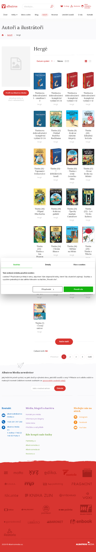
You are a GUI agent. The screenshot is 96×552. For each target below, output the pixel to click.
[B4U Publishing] (53, 483)
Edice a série (26, 15)
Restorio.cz (30, 453)
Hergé (39, 104)
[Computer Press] (87, 473)
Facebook (83, 422)
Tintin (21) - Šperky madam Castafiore (72, 213)
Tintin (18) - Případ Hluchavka (40, 211)
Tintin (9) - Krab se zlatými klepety (72, 134)
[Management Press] (29, 483)
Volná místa (30, 423)
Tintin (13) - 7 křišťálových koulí (56, 172)
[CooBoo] (6, 473)
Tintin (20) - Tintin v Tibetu (88, 250)
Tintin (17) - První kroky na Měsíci (88, 172)
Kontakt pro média (33, 414)
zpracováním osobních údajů (54, 380)
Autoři (44, 15)
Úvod (5, 15)
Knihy (13, 15)
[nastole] (69, 473)
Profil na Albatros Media (16, 93)
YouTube (82, 427)
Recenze (54, 15)
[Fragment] (81, 483)
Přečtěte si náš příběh (34, 427)
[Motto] (18, 473)
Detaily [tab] (48, 265)
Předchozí (54, 357)
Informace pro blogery (35, 419)
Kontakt (90, 15)
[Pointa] (65, 509)
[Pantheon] (46, 509)
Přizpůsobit (46, 289)
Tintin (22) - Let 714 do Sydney (88, 213)
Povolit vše (78, 289)
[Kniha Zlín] (39, 495)
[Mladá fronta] (86, 509)
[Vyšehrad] (67, 495)
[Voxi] (87, 495)
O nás (80, 15)
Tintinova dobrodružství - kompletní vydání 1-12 (72, 97)
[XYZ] (34, 473)
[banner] (9, 6)
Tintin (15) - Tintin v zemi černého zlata (72, 173)
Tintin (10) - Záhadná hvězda (88, 134)
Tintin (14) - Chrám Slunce (56, 249)
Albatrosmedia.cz (33, 445)
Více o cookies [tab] (79, 265)
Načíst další (64, 341)
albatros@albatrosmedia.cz (14, 415)
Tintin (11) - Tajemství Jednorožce (39, 171)
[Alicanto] (11, 495)
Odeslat (60, 388)
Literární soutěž (68, 15)
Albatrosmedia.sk (33, 449)
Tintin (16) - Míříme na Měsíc (72, 249)
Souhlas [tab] (16, 265)
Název (60, 61)
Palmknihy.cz (31, 441)
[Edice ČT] (9, 509)
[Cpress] (10, 483)
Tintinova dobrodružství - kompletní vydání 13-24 (56, 97)
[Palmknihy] (27, 509)
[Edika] (50, 473)
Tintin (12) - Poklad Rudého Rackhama (56, 134)
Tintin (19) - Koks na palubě (56, 211)
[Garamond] (12, 521)
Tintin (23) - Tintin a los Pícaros (39, 251)
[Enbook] (81, 521)
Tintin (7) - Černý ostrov (39, 326)
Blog (36, 15)
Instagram (83, 417)
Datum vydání (43, 61)
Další (90, 357)
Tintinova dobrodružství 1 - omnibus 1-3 (40, 97)
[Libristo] (34, 521)
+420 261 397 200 (14, 422)
